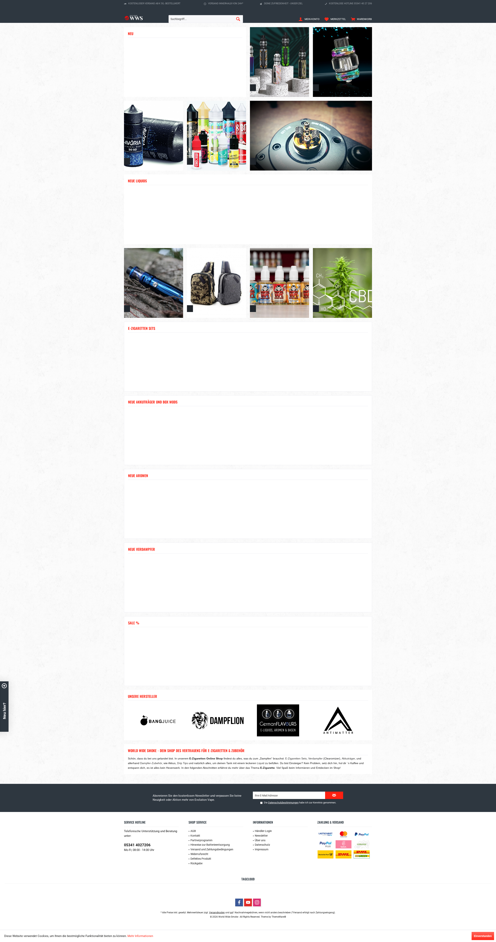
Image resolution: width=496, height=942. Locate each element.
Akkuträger (348, 758)
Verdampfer (315, 758)
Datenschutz (262, 844)
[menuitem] (360, 19)
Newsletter (261, 835)
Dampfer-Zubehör (151, 763)
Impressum (261, 849)
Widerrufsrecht (199, 854)
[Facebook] (239, 902)
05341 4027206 (137, 845)
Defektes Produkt (200, 858)
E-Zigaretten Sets (296, 758)
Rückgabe (196, 863)
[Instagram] (257, 902)
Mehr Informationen (140, 936)
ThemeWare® (279, 916)
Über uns (260, 840)
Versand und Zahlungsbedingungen (211, 849)
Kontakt (195, 835)
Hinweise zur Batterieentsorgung (210, 844)
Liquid (260, 763)
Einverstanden (483, 936)
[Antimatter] (338, 720)
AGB (193, 831)
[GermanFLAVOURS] (278, 720)
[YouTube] (248, 902)
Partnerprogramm (201, 840)
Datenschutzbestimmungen (283, 802)
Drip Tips (182, 763)
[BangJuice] (158, 720)
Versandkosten (217, 912)
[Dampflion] (218, 720)
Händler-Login (263, 831)
